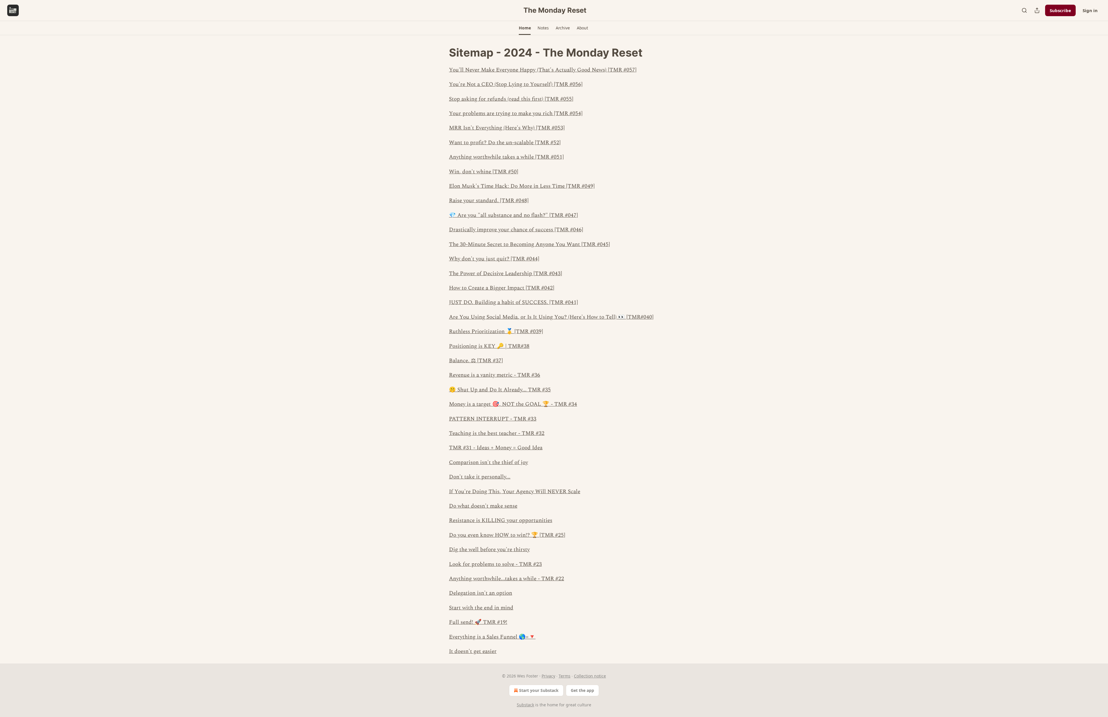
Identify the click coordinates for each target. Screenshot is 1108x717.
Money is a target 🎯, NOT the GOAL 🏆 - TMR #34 (513, 404)
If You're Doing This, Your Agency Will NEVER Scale (514, 491)
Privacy (548, 676)
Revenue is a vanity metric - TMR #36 (494, 375)
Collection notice (590, 676)
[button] (524, 28)
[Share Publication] (1037, 10)
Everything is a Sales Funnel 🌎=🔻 (492, 637)
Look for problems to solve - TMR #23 (495, 564)
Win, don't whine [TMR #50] (483, 172)
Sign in (1090, 10)
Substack (525, 704)
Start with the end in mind (481, 608)
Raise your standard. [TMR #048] (489, 200)
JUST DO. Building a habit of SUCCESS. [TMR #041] (513, 302)
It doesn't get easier (473, 651)
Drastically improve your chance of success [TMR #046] (516, 230)
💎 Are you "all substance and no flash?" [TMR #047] (513, 215)
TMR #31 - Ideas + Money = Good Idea (495, 448)
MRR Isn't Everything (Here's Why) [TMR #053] (507, 128)
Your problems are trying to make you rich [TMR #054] (516, 113)
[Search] (1024, 10)
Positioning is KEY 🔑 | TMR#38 (489, 346)
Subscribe (1060, 10)
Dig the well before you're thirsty (489, 549)
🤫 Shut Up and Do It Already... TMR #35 (500, 390)
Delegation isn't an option (480, 593)
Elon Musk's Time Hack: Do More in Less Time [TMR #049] (522, 186)
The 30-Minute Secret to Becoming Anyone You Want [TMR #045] (529, 244)
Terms (564, 676)
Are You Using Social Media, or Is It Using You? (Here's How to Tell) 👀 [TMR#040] (551, 317)
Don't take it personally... (479, 477)
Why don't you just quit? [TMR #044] (494, 259)
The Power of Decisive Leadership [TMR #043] (505, 273)
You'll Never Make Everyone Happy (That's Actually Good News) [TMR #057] (543, 70)
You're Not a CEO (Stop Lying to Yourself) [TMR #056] (516, 84)
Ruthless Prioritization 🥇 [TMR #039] (496, 331)
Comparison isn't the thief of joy (488, 462)
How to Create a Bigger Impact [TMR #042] (501, 288)
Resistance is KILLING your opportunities (500, 520)
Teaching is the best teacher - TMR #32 (496, 433)
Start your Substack (539, 690)
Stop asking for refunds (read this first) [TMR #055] (511, 99)
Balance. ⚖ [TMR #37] (476, 360)
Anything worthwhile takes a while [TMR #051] (506, 157)
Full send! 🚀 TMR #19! (478, 622)
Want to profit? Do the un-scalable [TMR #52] (505, 142)
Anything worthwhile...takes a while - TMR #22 (506, 579)
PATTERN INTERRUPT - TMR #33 (492, 419)
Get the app (582, 690)
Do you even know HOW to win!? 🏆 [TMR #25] (507, 535)
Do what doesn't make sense (483, 506)
